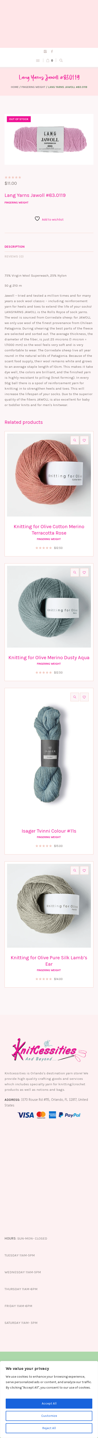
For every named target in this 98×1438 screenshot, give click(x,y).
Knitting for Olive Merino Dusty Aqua (49, 658)
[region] (49, 1399)
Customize (49, 1416)
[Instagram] (45, 51)
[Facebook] (52, 51)
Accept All (49, 1403)
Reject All (49, 1428)
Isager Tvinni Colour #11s (49, 831)
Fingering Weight (33, 87)
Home (15, 87)
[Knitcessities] (49, 24)
